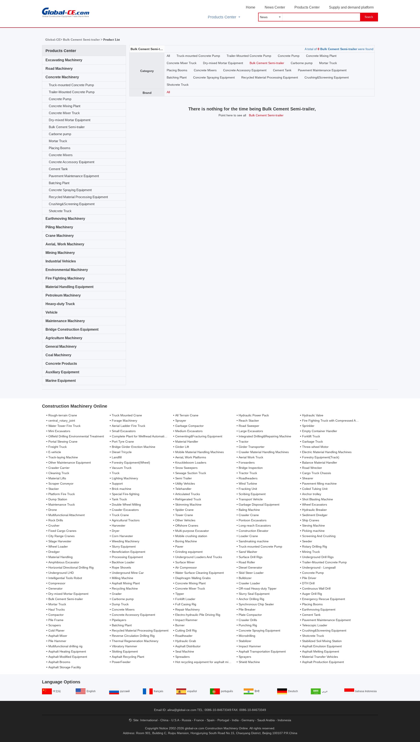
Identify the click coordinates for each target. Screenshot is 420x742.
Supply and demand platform (351, 7)
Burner (180, 625)
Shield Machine (249, 662)
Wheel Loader (58, 546)
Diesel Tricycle (122, 452)
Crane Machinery (60, 235)
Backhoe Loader (123, 562)
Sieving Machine (313, 525)
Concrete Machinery (62, 77)
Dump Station (57, 499)
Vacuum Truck (121, 468)
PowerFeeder (121, 662)
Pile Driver (309, 578)
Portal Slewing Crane (62, 441)
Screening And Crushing (319, 536)
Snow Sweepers (186, 468)
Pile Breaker (247, 609)
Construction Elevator (253, 530)
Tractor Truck (248, 473)
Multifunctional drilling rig (65, 646)
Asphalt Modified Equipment (67, 656)
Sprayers (245, 656)
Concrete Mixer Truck (64, 113)
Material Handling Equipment (69, 287)
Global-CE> (54, 39)
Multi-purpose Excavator (192, 530)
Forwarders (247, 462)
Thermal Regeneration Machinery (135, 641)
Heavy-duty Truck (60, 304)
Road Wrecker (312, 468)
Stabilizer (245, 641)
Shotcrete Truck (60, 211)
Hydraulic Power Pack (254, 415)
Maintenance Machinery (65, 321)
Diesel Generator (250, 567)
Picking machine (313, 530)
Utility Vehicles (185, 483)
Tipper (179, 593)
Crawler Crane (249, 515)
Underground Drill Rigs (318, 557)
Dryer (115, 530)
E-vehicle (54, 452)
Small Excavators (124, 431)
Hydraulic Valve (312, 415)
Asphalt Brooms (59, 662)
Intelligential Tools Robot (65, 578)
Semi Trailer (183, 478)
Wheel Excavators (314, 504)
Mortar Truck (58, 141)
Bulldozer (245, 578)
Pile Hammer (57, 641)
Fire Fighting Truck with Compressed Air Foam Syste (338, 420)
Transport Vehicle (251, 499)
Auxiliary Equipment (62, 372)
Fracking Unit (248, 489)
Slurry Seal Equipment (254, 593)
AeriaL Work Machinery (65, 244)
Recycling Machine (125, 588)
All (168, 56)
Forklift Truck (311, 436)
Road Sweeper (249, 426)
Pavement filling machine (319, 483)
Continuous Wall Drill (316, 588)
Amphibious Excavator (63, 562)
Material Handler (186, 441)
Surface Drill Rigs (250, 557)
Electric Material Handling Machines (327, 452)
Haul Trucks (56, 609)
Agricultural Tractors (126, 520)
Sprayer (180, 420)
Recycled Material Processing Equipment (78, 197)
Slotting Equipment (125, 651)
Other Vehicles (185, 520)
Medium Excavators (189, 431)
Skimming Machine (188, 504)
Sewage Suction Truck (190, 473)
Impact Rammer (186, 620)
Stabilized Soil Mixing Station (322, 641)
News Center (275, 7)
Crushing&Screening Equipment (71, 204)
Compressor (56, 583)
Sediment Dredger (314, 515)
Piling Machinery (59, 227)
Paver (179, 546)
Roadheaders (248, 478)
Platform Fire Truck (61, 494)
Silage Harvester (59, 541)
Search (369, 17)
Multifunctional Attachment (66, 515)
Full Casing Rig (185, 604)
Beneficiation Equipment (128, 551)
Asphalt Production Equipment (323, 662)
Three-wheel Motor (315, 447)
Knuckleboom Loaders (190, 462)
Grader (117, 593)
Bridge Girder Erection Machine (133, 447)
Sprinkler (308, 426)
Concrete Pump (60, 99)
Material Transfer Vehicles (320, 656)
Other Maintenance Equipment (69, 462)
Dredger (54, 551)
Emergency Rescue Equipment (323, 599)
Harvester (118, 525)
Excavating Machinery (64, 60)
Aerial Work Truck (251, 457)
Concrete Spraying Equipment (70, 190)
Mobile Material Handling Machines (199, 452)
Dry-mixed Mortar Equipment (69, 120)
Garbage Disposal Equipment (259, 504)
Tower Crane (184, 515)
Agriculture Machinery (64, 338)
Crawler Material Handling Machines (264, 452)
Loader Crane (248, 536)
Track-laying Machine (63, 457)
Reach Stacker (249, 420)
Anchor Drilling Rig (251, 599)
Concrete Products (61, 363)
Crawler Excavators (125, 510)
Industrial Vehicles (61, 261)
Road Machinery (59, 68)
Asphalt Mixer (57, 635)
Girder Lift (182, 447)
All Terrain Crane (186, 415)
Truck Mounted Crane (127, 415)
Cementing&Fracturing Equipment (198, 436)
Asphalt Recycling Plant (128, 656)
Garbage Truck (312, 441)
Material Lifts (57, 478)
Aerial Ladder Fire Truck (128, 426)
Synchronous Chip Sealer (256, 604)
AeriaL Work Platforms (190, 457)
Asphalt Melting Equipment (320, 651)
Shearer (307, 478)
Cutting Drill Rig (186, 630)
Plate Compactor (250, 614)
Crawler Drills (248, 620)
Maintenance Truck (61, 504)
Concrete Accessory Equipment (71, 162)
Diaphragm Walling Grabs (193, 578)
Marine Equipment (61, 380)
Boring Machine (186, 541)
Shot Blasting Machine (317, 499)
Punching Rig (248, 625)
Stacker (53, 489)
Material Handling (60, 557)
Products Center (307, 7)
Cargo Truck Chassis (316, 473)
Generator (55, 588)
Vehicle (52, 312)
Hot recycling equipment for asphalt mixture (205, 662)
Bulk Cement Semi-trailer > (83, 39)
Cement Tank (58, 169)
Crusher (54, 525)
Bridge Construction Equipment (72, 329)
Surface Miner (185, 562)
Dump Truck (120, 604)
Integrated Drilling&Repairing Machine (265, 436)
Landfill (117, 457)
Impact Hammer (250, 646)
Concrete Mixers (61, 155)
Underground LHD (61, 572)
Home (250, 7)
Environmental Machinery (67, 270)
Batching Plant (59, 183)
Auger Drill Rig (312, 593)
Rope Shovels (121, 567)
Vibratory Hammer (124, 646)
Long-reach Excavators (255, 525)
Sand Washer (248, 551)
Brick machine (121, 489)
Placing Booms (59, 148)
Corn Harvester (122, 536)
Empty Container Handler (319, 431)
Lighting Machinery (125, 478)
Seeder (307, 541)
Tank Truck (119, 499)
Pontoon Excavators (252, 520)
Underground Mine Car (128, 572)
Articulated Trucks (187, 494)
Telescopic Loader (314, 625)
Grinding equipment (189, 551)
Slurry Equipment (124, 546)
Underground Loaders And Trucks (198, 557)
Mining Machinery (60, 253)
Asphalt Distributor (188, 646)
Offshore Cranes (186, 525)
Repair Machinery (187, 609)
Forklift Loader (185, 599)
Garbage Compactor (189, 426)
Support (117, 483)
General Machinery (61, 346)
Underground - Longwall (319, 567)
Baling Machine (249, 510)
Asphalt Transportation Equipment (262, 651)
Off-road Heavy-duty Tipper (257, 588)
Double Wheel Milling (126, 504)
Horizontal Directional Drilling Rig (71, 567)
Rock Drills (55, 520)
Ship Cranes (310, 520)
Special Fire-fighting (125, 494)
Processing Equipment (127, 557)
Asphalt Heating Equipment (67, 651)
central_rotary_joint (61, 420)
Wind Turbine (248, 483)
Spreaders (182, 656)
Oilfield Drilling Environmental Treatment (76, 436)
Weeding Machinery (125, 541)
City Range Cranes (61, 536)
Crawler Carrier (59, 468)
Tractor (243, 441)
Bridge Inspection (251, 468)
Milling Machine (122, 578)
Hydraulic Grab (185, 641)
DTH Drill (308, 583)
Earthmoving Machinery (65, 218)
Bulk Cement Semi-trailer (67, 127)
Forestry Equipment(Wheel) (131, 462)
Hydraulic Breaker (314, 510)
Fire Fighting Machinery (65, 278)
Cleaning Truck (58, 473)
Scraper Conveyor (61, 483)
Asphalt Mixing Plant (126, 583)
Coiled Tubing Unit (314, 489)
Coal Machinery (58, 355)
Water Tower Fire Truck (64, 426)
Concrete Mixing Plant (64, 106)
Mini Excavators (59, 431)
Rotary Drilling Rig (314, 546)
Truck (115, 473)
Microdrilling (247, 635)
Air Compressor (186, 567)
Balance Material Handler (319, 462)
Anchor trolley (311, 494)
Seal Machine (184, 651)
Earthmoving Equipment (318, 609)
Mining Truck (311, 551)
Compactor (56, 614)
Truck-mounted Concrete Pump (71, 85)
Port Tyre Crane (123, 441)
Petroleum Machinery (63, 295)
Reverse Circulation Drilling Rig (133, 635)
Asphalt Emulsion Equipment (322, 646)
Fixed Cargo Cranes (62, 530)
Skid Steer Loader (251, 572)
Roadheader (183, 635)
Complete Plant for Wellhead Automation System (145, 436)
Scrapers (54, 625)
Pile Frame (55, 620)
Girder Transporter (251, 447)
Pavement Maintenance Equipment (74, 176)
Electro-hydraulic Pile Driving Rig (197, 614)
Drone (52, 510)
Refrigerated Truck (188, 499)
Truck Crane (120, 515)
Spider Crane (184, 510)
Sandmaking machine (254, 541)
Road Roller (247, 562)
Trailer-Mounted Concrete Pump (71, 92)
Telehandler (183, 489)
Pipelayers (119, 620)
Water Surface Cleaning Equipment (199, 572)
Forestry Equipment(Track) (320, 457)
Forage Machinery (124, 420)
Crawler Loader (249, 583)
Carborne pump (60, 134)
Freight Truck (57, 447)
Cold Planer (56, 630)
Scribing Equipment (252, 494)
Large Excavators (251, 431)
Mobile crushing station (191, 536)
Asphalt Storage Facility (64, 667)
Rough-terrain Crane (62, 415)
